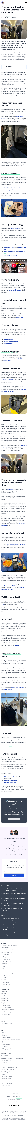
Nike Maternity (7, 360)
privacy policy (9, 59)
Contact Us (4, 993)
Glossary (3, 1074)
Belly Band (6, 619)
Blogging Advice (5, 966)
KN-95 (10, 746)
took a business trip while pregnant (16, 544)
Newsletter (4, 991)
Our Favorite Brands (6, 952)
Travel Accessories (6, 980)
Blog (2, 968)
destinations (19, 1098)
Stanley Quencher (7, 689)
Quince (23, 358)
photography (22, 849)
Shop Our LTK (5, 1000)
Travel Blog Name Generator (9, 1067)
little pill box (19, 317)
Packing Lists (5, 957)
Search (3, 996)
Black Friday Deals (6, 1007)
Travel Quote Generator (7, 1069)
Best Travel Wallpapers (7, 1009)
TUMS (4, 597)
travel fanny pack (15, 228)
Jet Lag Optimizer (6, 1060)
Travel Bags (4, 977)
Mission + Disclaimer (6, 1083)
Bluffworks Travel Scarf (10, 776)
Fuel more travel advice (14, 819)
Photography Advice (6, 961)
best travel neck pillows (13, 289)
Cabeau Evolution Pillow (15, 290)
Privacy (3, 1085)
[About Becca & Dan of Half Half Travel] (14, 832)
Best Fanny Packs (6, 1078)
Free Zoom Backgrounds (8, 1012)
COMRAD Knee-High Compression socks (14, 188)
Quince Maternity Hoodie (10, 782)
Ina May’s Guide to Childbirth (11, 341)
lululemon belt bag (9, 247)
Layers (4, 753)
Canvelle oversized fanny (10, 251)
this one (17, 645)
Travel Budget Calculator (8, 1072)
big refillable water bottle (11, 654)
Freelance (4, 963)
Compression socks (10, 173)
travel (8, 849)
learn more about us (19, 59)
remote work (14, 849)
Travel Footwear (5, 984)
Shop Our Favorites (6, 1003)
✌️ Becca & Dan (14, 1093)
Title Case (4, 1063)
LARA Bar (14, 585)
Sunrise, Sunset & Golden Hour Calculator (12, 1058)
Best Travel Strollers (6, 1076)
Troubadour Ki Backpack (7, 379)
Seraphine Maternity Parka (10, 780)
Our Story (4, 1021)
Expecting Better (8, 343)
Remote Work (5, 947)
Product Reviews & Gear (8, 950)
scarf (14, 753)
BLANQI (19, 358)
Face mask (6, 733)
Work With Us (5, 1056)
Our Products (5, 1026)
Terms (8, 1085)
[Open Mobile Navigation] (26, 3)
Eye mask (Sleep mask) (12, 420)
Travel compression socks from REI (13, 190)
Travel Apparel (5, 982)
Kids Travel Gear (5, 975)
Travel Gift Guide (5, 1005)
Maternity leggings (10, 351)
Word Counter (5, 1065)
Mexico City (10, 489)
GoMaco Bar (7, 585)
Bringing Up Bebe (8, 339)
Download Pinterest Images (9, 1081)
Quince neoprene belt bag (10, 255)
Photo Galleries (5, 959)
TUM (2, 604)
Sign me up (14, 875)
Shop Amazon (5, 998)
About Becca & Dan (6, 1023)
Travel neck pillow (10, 279)
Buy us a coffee (5, 1014)
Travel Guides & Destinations (9, 945)
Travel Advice (5, 954)
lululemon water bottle (17, 687)
